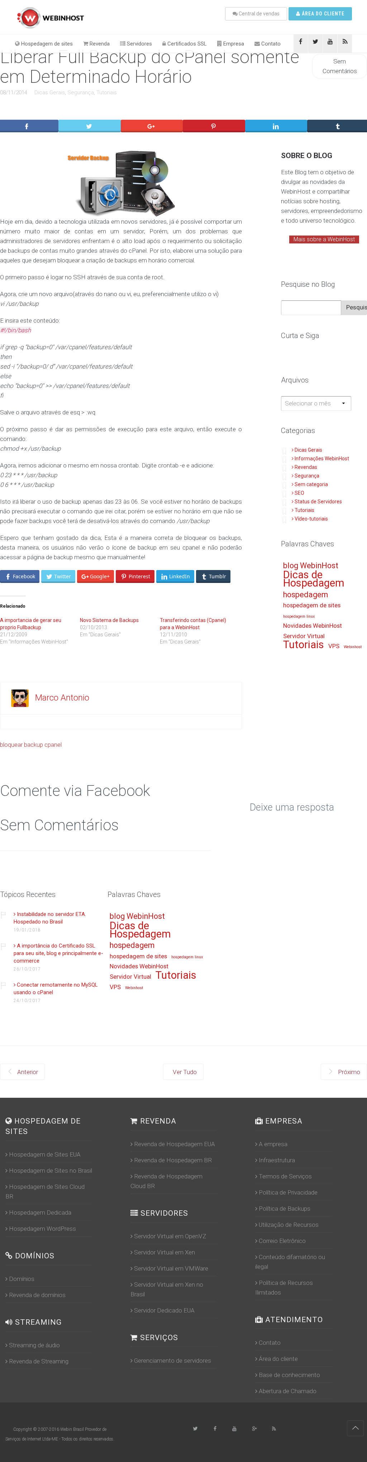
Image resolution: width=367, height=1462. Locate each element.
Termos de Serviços (285, 1176)
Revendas (306, 467)
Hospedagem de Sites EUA (45, 1154)
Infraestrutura (277, 1160)
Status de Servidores (318, 501)
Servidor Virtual (304, 636)
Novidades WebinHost (312, 626)
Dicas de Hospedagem (313, 579)
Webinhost (353, 647)
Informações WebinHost (322, 458)
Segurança (80, 92)
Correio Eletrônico (282, 1240)
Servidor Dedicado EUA (164, 1310)
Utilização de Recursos (289, 1224)
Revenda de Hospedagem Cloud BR (166, 1181)
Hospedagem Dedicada (40, 1212)
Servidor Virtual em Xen (164, 1252)
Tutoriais (106, 92)
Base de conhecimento (289, 1374)
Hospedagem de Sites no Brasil (50, 1170)
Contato (270, 44)
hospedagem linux (299, 616)
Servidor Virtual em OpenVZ (170, 1236)
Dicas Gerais (49, 92)
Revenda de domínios (37, 1295)
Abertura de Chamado (287, 1391)
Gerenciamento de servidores (172, 1360)
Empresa (233, 44)
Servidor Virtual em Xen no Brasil (166, 1289)
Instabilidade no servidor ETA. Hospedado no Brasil (50, 918)
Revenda (99, 44)
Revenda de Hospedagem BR (173, 1160)
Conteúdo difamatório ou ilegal (290, 1261)
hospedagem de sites (311, 605)
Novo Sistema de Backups (109, 620)
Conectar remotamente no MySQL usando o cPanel (56, 989)
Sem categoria (311, 484)
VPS (333, 646)
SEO (299, 493)
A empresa (273, 1144)
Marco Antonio (62, 698)
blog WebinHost (310, 566)
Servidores (138, 44)
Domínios (21, 1278)
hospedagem (305, 595)
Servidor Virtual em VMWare (171, 1268)
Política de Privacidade (288, 1192)
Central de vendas (259, 13)
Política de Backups (284, 1208)
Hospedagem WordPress (42, 1228)
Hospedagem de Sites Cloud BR (45, 1191)
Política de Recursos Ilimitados (284, 1287)
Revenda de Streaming (38, 1361)
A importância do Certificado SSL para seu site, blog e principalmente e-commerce (58, 953)
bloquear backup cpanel (31, 744)
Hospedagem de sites (46, 44)
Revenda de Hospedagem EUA (174, 1144)
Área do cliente (322, 13)
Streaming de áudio (34, 1345)
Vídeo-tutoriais (311, 519)
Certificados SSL (186, 44)
